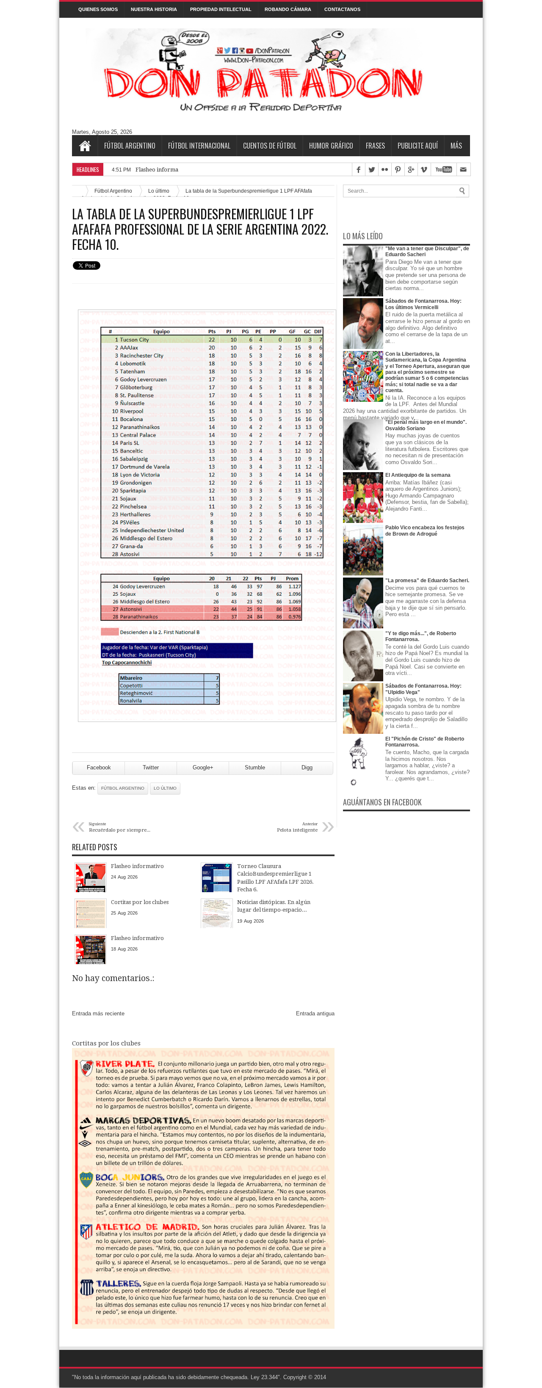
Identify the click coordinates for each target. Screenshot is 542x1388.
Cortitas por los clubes (106, 1043)
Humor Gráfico (331, 146)
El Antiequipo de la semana (418, 475)
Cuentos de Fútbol (269, 146)
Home (84, 145)
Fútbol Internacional (199, 146)
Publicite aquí (418, 146)
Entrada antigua (315, 1013)
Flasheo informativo (162, 169)
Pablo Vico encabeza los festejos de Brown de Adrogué (425, 530)
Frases (375, 146)
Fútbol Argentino (129, 146)
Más (456, 146)
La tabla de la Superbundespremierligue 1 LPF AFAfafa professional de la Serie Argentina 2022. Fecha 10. (200, 229)
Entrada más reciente (98, 1013)
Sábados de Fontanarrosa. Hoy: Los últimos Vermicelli (423, 304)
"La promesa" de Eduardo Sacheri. (427, 580)
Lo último (165, 788)
